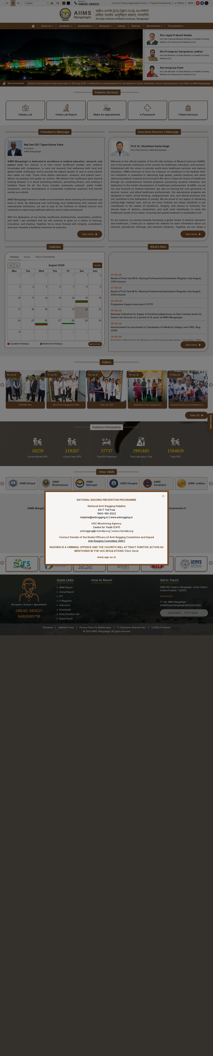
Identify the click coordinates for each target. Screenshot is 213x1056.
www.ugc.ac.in (106, 557)
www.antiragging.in (121, 517)
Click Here (131, 550)
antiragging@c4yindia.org (95, 531)
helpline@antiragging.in (94, 517)
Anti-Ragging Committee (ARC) (106, 540)
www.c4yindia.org (122, 531)
